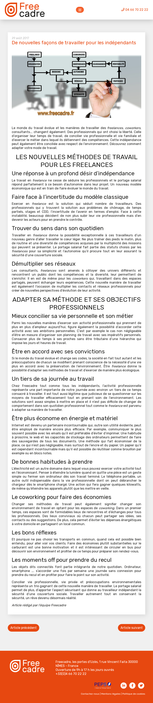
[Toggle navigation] (80, 10)
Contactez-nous (90, 693)
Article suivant (132, 628)
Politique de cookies (133, 693)
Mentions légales (111, 693)
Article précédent (23, 628)
